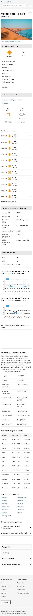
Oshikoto (21, 510)
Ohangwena (5, 507)
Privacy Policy (21, 586)
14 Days (20, 100)
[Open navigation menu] (30, 6)
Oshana (20, 501)
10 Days (12, 100)
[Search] (26, 5)
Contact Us (20, 583)
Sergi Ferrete (9, 41)
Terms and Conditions (23, 593)
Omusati (20, 507)
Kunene (20, 504)
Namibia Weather (7, 2)
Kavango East (22, 498)
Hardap (4, 504)
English (6, 602)
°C (22, 55)
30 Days (6, 103)
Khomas (4, 498)
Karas (20, 513)
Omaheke (5, 510)
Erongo (4, 501)
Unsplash (17, 41)
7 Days (5, 100)
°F (24, 55)
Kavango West (6, 516)
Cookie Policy (21, 589)
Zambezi (4, 513)
